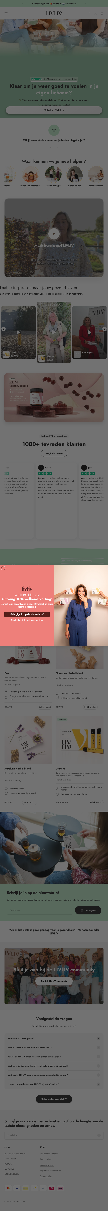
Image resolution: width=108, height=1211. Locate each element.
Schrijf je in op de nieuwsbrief (26, 614)
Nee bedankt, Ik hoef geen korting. (27, 620)
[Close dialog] (3, 568)
